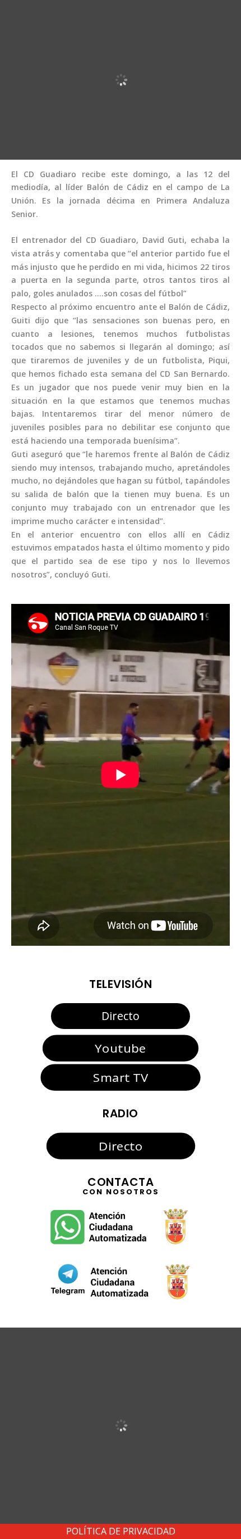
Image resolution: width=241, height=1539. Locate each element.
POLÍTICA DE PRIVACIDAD (120, 1531)
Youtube (120, 1047)
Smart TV (120, 1077)
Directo (120, 1015)
